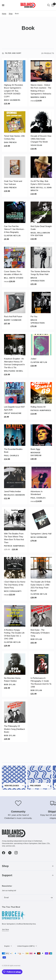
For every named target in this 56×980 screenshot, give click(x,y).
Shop (11, 14)
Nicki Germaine (39, 537)
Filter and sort (13, 53)
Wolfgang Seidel (13, 371)
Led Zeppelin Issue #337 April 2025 (14, 408)
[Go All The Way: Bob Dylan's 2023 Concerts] (41, 167)
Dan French (10, 142)
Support (7, 875)
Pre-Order (35, 786)
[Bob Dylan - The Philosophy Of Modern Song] (41, 616)
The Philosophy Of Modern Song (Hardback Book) (14, 729)
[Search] (48, 5)
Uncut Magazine (13, 413)
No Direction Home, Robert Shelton (12, 679)
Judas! (33, 359)
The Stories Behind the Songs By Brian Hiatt (40, 273)
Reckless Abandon (14, 495)
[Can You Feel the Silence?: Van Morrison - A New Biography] (15, 212)
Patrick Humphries (41, 410)
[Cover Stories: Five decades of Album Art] (15, 257)
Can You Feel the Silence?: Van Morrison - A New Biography (14, 229)
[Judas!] (41, 344)
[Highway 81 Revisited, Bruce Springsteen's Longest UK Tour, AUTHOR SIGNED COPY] (15, 71)
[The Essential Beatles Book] (15, 435)
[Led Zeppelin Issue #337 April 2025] (15, 392)
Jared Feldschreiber (12, 491)
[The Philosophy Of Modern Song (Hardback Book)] (15, 712)
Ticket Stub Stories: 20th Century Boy (14, 137)
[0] (52, 5)
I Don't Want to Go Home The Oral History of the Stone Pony (14, 585)
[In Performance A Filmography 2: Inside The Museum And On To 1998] (41, 664)
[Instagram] (17, 853)
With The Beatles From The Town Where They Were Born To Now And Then (14, 538)
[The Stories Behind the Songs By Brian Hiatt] (41, 257)
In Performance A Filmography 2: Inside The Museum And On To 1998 (41, 682)
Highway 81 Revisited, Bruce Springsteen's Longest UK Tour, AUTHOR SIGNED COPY (13, 91)
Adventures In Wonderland (36, 493)
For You (34, 316)
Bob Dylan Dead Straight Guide (41, 227)
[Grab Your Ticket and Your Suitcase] (15, 167)
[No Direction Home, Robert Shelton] (15, 664)
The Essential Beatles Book (13, 450)
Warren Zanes (38, 97)
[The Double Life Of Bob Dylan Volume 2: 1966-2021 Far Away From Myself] (41, 567)
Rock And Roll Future (13, 316)
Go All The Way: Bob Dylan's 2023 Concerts (40, 182)
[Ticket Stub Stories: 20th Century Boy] (15, 122)
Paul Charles (11, 456)
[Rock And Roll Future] (15, 302)
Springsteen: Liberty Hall (41, 534)
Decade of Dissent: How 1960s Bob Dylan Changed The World (41, 139)
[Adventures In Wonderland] (41, 477)
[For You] (41, 302)
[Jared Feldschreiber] (15, 477)
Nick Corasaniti (12, 591)
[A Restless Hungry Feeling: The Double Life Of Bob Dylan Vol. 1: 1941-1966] (15, 616)
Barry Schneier (12, 320)
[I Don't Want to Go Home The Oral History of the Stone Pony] (15, 567)
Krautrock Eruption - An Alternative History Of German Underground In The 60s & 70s (14, 363)
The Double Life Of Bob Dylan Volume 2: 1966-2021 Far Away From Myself (40, 586)
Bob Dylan (36, 639)
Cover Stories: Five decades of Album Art (13, 273)
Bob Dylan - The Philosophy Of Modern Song (40, 633)
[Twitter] (11, 853)
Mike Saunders (12, 100)
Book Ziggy (35, 449)
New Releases (12, 786)
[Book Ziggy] (41, 435)
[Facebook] (5, 853)
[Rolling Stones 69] (41, 392)
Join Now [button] (5, 929)
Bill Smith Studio (13, 278)
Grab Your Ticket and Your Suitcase (13, 182)
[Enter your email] (51, 898)
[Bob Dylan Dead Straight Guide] (41, 212)
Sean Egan (36, 145)
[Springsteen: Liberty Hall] (41, 519)
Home (4, 14)
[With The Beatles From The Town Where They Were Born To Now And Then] (15, 519)
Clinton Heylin (12, 236)
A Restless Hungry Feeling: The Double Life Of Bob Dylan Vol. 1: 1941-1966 (14, 634)
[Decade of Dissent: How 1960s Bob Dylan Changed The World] (41, 122)
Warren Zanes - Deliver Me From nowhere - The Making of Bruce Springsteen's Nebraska (41, 89)
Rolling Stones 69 (38, 407)
